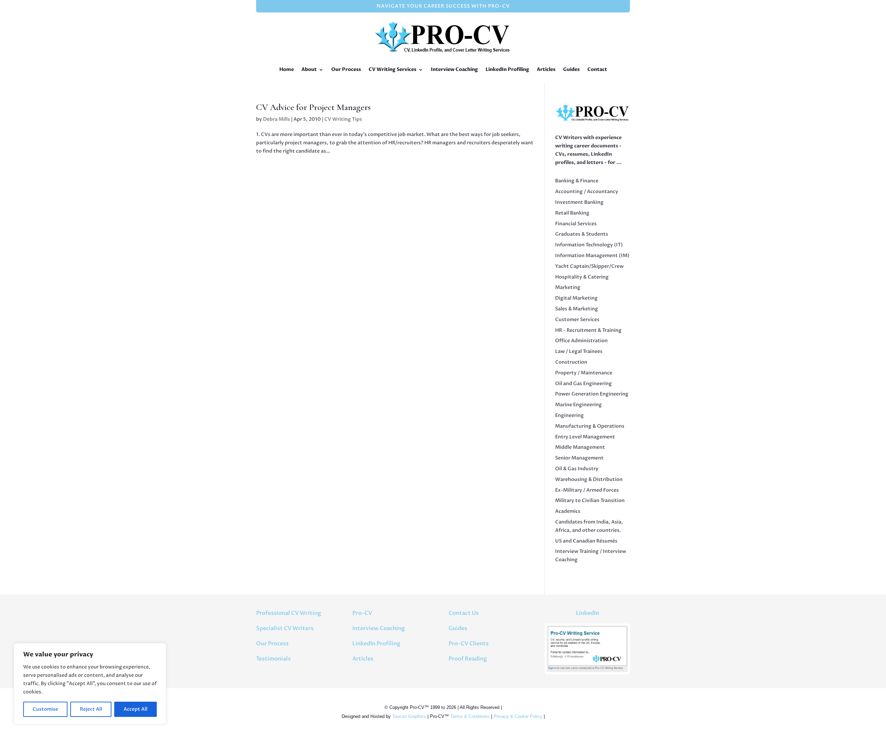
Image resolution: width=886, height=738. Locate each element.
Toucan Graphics (409, 716)
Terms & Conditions (470, 716)
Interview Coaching (454, 69)
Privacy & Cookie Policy (518, 716)
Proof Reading (468, 659)
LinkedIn (587, 613)
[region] (90, 683)
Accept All (135, 709)
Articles (546, 69)
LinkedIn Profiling (507, 69)
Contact (597, 69)
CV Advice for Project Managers (313, 107)
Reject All (91, 709)
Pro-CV (362, 613)
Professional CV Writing (288, 613)
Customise (45, 709)
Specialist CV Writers (285, 628)
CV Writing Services (392, 69)
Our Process (346, 69)
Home (286, 69)
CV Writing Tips (343, 119)
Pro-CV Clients (469, 643)
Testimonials (273, 659)
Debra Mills (276, 119)
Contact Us (464, 613)
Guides (571, 69)
